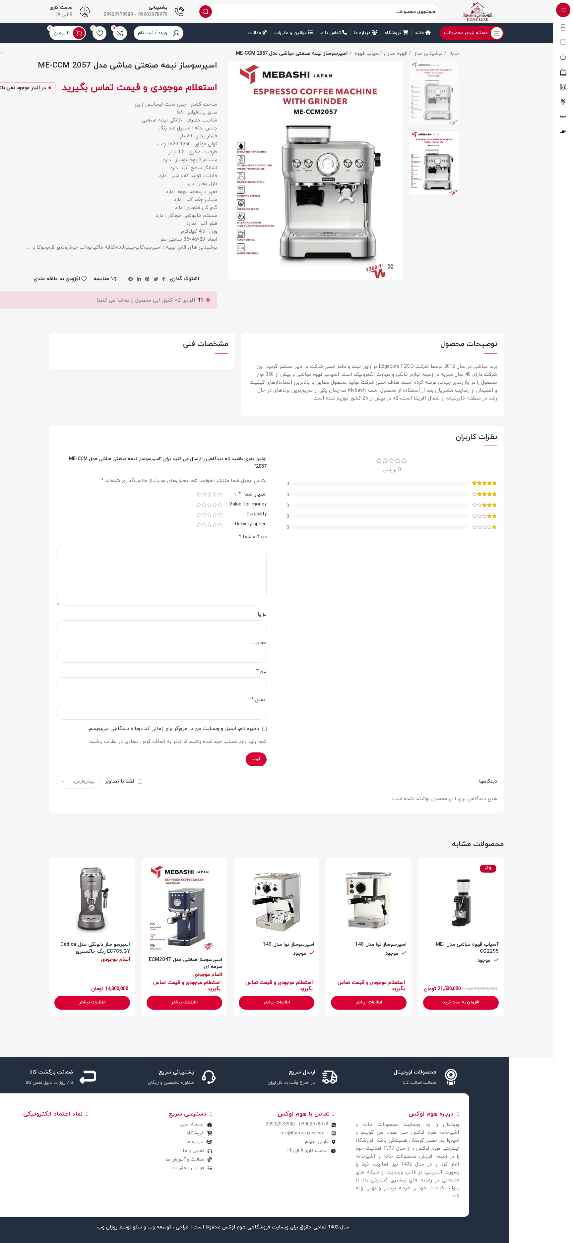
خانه (453, 53)
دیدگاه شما (253, 537)
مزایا (262, 614)
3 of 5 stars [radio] (209, 494)
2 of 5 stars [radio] (214, 494)
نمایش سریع (428, 888)
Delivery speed (250, 525)
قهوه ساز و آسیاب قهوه (380, 53)
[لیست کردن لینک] (160, 1124)
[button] (461, 1003)
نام (261, 671)
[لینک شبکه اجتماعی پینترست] (147, 279)
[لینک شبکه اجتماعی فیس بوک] (163, 279)
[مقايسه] (428, 873)
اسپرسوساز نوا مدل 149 (288, 944)
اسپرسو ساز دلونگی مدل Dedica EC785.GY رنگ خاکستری (95, 948)
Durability (256, 515)
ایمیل (259, 699)
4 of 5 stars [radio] (204, 494)
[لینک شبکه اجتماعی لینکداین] (139, 279)
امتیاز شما (252, 495)
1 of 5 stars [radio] (220, 494)
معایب (259, 643)
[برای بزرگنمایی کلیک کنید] (390, 266)
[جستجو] (205, 11)
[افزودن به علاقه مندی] (428, 902)
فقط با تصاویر (120, 781)
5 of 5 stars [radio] (198, 494)
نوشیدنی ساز (427, 53)
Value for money (247, 505)
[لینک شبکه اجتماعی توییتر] (156, 279)
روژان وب (106, 1227)
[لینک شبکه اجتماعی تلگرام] (130, 279)
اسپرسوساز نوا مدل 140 (381, 944)
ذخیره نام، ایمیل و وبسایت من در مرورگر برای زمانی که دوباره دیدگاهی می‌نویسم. (173, 728)
